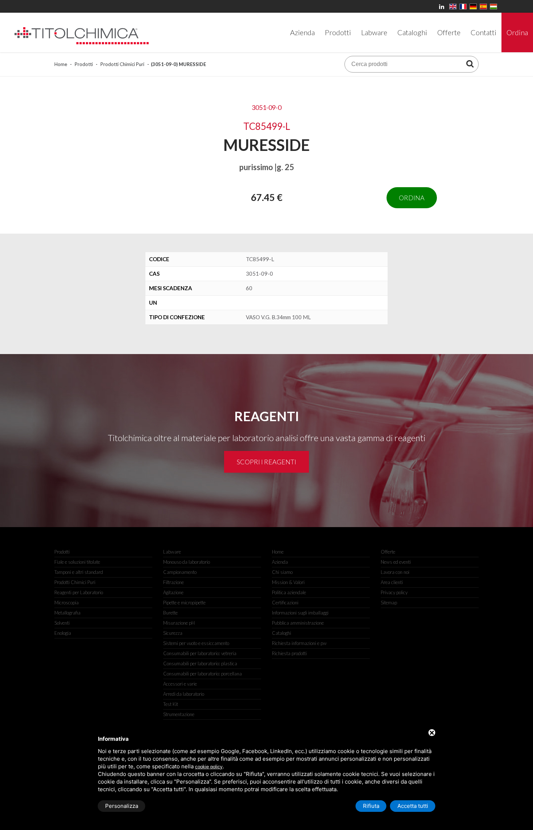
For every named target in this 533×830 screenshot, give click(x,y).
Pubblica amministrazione (298, 623)
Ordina (412, 198)
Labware (172, 552)
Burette (170, 613)
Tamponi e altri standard (78, 572)
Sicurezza (172, 633)
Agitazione (173, 592)
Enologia (62, 633)
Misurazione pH (179, 623)
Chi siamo (282, 572)
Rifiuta (371, 805)
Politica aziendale (289, 592)
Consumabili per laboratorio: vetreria (199, 653)
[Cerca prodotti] (470, 63)
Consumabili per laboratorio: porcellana (202, 674)
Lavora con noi (395, 572)
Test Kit (170, 704)
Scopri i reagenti (266, 462)
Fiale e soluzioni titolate (77, 562)
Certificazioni (285, 602)
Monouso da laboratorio (186, 562)
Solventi (62, 623)
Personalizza (121, 805)
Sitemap (389, 602)
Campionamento (180, 572)
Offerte (388, 552)
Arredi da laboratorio (183, 694)
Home (60, 64)
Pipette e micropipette (184, 602)
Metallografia (67, 613)
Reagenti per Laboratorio (78, 592)
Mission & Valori (288, 582)
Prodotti (84, 64)
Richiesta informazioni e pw (299, 643)
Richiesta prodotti (289, 653)
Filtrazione (173, 582)
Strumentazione (178, 714)
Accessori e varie (180, 684)
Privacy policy (394, 592)
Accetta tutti (412, 805)
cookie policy (209, 766)
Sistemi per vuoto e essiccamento (196, 643)
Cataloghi (281, 633)
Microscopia (66, 602)
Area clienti (392, 582)
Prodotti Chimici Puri (122, 64)
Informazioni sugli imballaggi (300, 613)
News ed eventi (396, 562)
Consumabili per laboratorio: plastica (200, 663)
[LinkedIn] (442, 6)
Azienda (280, 562)
